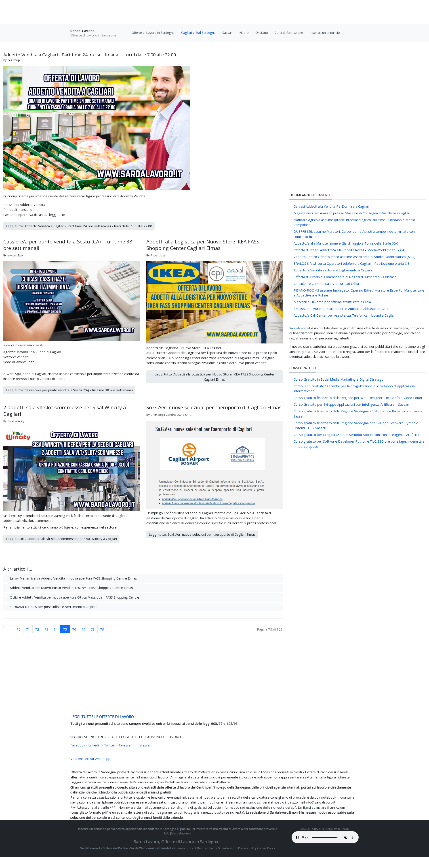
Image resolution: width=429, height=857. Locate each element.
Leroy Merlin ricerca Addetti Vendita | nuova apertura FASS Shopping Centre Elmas (73, 578)
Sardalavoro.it (299, 328)
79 (102, 629)
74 (56, 629)
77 (84, 629)
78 (93, 629)
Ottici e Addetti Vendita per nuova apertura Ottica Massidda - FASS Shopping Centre (74, 597)
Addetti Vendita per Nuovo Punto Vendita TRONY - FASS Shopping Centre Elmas (71, 587)
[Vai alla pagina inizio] (6, 626)
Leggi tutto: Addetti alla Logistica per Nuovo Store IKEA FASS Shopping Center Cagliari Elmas (215, 377)
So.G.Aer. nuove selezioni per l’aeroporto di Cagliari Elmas (214, 407)
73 (46, 629)
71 (28, 629)
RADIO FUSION (323, 829)
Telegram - (127, 745)
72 (37, 629)
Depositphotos (207, 848)
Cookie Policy (266, 848)
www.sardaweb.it (159, 848)
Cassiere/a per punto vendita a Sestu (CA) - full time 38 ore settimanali (67, 245)
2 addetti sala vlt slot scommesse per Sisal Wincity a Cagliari (64, 410)
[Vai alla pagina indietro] (11, 626)
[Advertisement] (214, 12)
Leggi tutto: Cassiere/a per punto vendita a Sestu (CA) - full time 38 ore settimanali (69, 390)
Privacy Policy (247, 848)
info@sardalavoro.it (177, 833)
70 (19, 629)
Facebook (78, 745)
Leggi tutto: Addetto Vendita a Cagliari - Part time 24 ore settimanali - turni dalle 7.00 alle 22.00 (79, 226)
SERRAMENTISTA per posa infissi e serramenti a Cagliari (53, 606)
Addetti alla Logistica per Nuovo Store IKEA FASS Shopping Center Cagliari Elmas (202, 245)
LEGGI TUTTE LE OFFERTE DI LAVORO (102, 716)
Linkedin (94, 745)
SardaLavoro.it (90, 848)
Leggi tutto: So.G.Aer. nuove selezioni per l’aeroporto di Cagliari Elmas (202, 534)
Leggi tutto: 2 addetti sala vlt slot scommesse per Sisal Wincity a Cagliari (61, 538)
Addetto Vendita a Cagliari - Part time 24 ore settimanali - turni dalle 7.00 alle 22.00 (89, 55)
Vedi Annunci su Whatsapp (90, 758)
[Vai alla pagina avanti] (109, 626)
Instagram (144, 745)
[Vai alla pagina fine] (115, 626)
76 (74, 629)
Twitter (110, 745)
